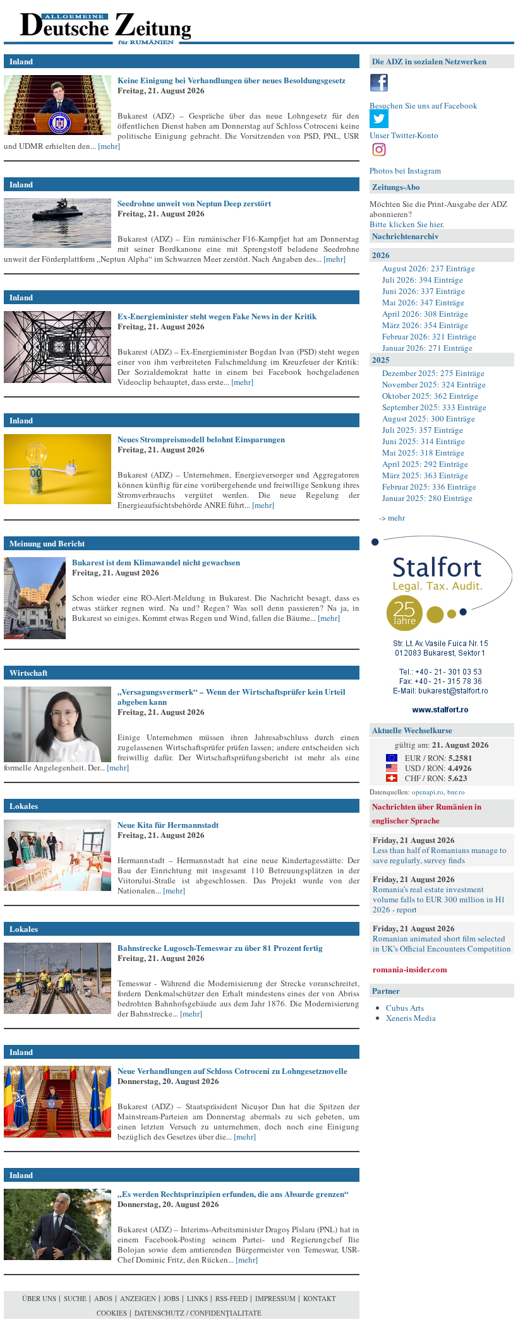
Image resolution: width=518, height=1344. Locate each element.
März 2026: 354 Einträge (425, 325)
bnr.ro (456, 791)
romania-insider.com (410, 969)
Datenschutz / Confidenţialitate (198, 1312)
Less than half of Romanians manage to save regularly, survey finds (440, 855)
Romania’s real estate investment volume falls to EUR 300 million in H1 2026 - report (439, 899)
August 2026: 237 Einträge (428, 268)
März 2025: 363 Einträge (425, 475)
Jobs (171, 1298)
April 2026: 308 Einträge (425, 314)
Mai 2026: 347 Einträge (423, 302)
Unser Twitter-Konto (404, 135)
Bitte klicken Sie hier (406, 224)
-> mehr (392, 517)
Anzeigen (138, 1298)
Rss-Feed (231, 1298)
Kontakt (319, 1298)
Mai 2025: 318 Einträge (423, 452)
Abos (103, 1298)
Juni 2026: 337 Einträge (423, 291)
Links (197, 1298)
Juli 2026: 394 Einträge (422, 279)
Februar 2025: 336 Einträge (429, 486)
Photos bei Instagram (405, 170)
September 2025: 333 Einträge (434, 407)
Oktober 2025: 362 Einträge (430, 396)
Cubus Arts (405, 1007)
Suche (75, 1298)
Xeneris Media (411, 1017)
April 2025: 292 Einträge (425, 464)
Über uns (39, 1298)
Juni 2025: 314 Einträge (423, 441)
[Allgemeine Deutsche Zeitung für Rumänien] (91, 22)
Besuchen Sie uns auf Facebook (424, 105)
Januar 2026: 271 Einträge (427, 348)
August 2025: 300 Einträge (428, 418)
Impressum (275, 1298)
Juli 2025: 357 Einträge (422, 430)
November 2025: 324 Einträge (434, 384)
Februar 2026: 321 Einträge (429, 336)
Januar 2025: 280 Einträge (427, 498)
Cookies (112, 1312)
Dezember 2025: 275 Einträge (433, 373)
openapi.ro (427, 791)
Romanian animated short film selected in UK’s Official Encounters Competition (442, 943)
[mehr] (108, 145)
